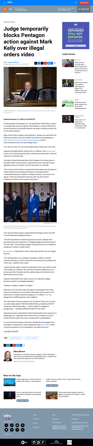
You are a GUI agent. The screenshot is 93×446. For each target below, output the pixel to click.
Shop (53, 415)
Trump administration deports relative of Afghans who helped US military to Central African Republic (71, 394)
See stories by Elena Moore (24, 361)
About (35, 415)
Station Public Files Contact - (80, 422)
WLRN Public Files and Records (80, 415)
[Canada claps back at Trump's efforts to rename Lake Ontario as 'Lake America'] (9, 382)
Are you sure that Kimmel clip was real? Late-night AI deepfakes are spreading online (28, 394)
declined (44, 325)
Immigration (78, 80)
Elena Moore (14, 62)
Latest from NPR (31, 338)
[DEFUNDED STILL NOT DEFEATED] (75, 35)
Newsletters (55, 419)
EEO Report (75, 419)
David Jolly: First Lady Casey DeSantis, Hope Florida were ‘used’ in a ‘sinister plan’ (81, 124)
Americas (78, 60)
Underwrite (36, 427)
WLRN (76, 99)
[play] (5, 9)
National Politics (9, 22)
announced (50, 151)
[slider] (13, 9)
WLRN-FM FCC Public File (59, 427)
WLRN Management (77, 429)
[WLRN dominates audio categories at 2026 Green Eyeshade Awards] (68, 103)
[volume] (10, 9)
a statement (9, 251)
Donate (35, 423)
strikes (46, 295)
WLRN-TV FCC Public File (59, 426)
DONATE (85, 3)
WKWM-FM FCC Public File (59, 429)
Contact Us (36, 419)
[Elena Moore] (8, 355)
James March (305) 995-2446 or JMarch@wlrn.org (80, 426)
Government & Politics (79, 116)
